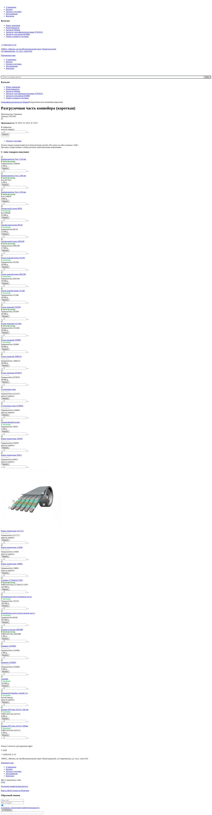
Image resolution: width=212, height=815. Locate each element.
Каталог (11, 102)
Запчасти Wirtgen (21, 102)
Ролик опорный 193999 (11, 340)
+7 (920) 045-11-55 (8, 45)
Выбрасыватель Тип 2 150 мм (13, 159)
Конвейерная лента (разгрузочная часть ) (18, 613)
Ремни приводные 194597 (12, 439)
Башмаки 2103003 (8, 662)
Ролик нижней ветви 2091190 (13, 274)
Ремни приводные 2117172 (12, 531)
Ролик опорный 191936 (11, 307)
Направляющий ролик (10, 422)
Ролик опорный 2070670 (11, 373)
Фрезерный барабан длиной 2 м (14, 693)
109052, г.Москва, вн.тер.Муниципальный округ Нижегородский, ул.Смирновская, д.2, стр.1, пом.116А (28, 50)
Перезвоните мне (8, 55)
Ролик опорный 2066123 (11, 356)
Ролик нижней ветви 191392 (13, 258)
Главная (4, 102)
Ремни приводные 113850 (12, 547)
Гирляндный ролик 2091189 (12, 241)
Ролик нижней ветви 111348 (13, 291)
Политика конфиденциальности (14, 786)
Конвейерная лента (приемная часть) (16, 597)
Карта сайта (6, 790)
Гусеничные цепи (8, 389)
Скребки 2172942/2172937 (12, 580)
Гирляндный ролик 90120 (11, 225)
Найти (207, 77)
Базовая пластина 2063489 (12, 630)
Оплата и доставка (13, 141)
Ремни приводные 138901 (12, 564)
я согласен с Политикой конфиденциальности (20, 808)
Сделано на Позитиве (20, 790)
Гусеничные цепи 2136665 (12, 406)
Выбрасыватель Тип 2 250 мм (13, 192)
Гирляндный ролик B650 (11, 208)
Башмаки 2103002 (8, 646)
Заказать (5, 134)
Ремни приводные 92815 (11, 455)
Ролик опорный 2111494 (11, 324)
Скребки (4, 679)
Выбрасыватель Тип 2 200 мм (13, 176)
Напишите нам (7, 763)
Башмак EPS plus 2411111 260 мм (14, 710)
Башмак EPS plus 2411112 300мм (14, 726)
